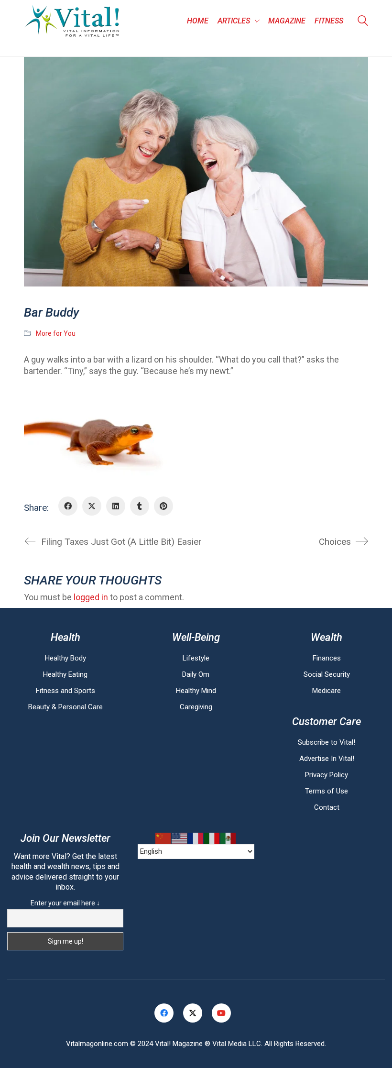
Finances (327, 658)
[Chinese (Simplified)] (163, 838)
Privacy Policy (326, 775)
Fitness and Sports (65, 690)
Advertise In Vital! (326, 758)
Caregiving (196, 707)
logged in (91, 597)
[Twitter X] (91, 506)
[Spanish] (228, 838)
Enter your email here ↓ (65, 903)
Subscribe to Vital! (326, 742)
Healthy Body (65, 658)
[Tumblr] (139, 506)
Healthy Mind (196, 690)
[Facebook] (67, 506)
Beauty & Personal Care (65, 707)
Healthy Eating (65, 674)
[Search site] (363, 22)
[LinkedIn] (115, 506)
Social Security (327, 674)
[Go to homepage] (72, 21)
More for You (56, 333)
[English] (180, 838)
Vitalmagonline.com (97, 1043)
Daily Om (195, 674)
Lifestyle (196, 658)
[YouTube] (221, 1013)
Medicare (326, 690)
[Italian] (212, 838)
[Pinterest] (163, 506)
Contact (326, 807)
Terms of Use (326, 791)
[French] (196, 838)
